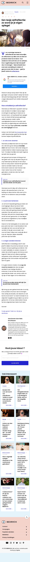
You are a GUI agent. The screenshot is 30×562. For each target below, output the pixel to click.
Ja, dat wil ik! (15, 363)
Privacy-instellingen (8, 537)
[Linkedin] (11, 338)
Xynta (18, 550)
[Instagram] (9, 338)
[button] (25, 526)
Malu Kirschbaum (8, 12)
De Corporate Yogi (20, 132)
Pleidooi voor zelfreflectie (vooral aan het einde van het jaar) (14, 181)
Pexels (27, 48)
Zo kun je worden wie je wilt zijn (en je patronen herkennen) (14, 283)
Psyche (16, 12)
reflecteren (15, 71)
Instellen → (15, 86)
